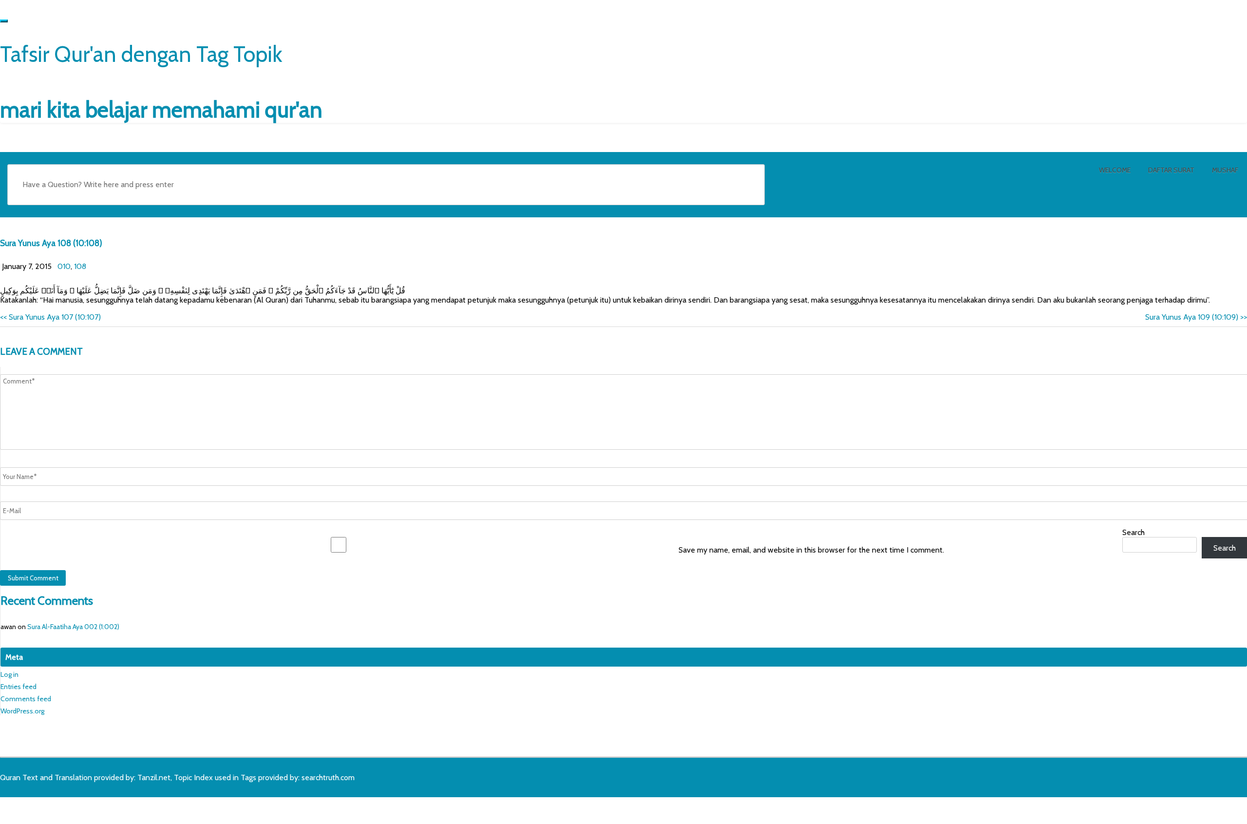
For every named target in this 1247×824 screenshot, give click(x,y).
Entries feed (18, 686)
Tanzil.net (153, 777)
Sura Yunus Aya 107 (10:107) (50, 317)
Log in (9, 674)
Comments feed (25, 698)
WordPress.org (22, 711)
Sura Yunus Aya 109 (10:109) (1196, 317)
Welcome (1115, 170)
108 (80, 266)
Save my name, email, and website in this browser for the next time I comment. (811, 550)
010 (64, 266)
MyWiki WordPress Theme (76, 812)
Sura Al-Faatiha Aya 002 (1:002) (73, 626)
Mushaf (1225, 170)
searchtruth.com (328, 777)
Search (1133, 532)
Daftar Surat (1171, 170)
